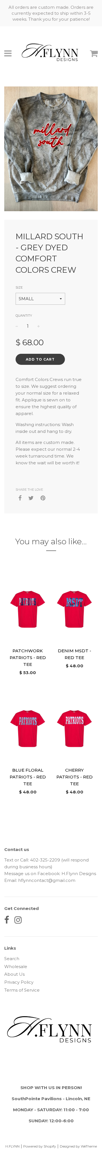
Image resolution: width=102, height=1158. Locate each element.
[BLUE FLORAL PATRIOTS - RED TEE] (27, 728)
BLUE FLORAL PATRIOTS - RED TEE (28, 776)
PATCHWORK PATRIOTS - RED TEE (28, 657)
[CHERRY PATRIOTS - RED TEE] (74, 728)
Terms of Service (22, 990)
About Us (14, 974)
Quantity (24, 315)
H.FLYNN (12, 1146)
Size (19, 287)
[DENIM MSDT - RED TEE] (74, 609)
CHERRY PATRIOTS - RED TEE (74, 776)
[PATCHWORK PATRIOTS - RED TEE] (27, 609)
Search (11, 958)
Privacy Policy (18, 982)
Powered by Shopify (39, 1146)
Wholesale (15, 966)
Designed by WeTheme (78, 1146)
